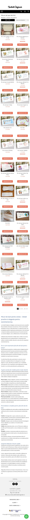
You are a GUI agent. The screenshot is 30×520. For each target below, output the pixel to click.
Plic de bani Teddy (7, 105)
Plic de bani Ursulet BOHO (7, 82)
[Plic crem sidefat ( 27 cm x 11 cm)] (7, 29)
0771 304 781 (16, 492)
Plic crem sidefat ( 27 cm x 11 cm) (7, 37)
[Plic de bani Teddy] (7, 99)
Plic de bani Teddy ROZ (22, 59)
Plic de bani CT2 (7, 127)
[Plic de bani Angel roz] (22, 99)
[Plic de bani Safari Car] (22, 191)
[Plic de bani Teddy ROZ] (22, 53)
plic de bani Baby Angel (22, 246)
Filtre (8, 20)
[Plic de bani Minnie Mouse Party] (7, 167)
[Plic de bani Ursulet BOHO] (7, 76)
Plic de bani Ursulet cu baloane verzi (7, 297)
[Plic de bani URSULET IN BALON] (22, 76)
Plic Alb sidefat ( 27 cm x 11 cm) (7, 199)
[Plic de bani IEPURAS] (7, 144)
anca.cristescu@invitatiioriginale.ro (16, 494)
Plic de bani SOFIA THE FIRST (22, 174)
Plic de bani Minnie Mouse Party (7, 174)
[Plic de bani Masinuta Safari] (7, 53)
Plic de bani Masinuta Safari (7, 60)
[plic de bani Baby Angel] (22, 240)
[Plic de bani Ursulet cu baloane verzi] (7, 290)
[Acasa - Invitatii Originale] (15, 7)
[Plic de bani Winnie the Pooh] (22, 215)
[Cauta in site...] (28, 11)
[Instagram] (16, 484)
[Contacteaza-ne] (21, 11)
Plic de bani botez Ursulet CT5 (22, 297)
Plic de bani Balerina (7, 274)
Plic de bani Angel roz (22, 105)
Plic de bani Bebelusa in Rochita (22, 37)
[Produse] (2, 12)
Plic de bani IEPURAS (7, 150)
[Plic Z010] (7, 216)
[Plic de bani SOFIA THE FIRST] (22, 167)
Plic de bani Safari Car (22, 198)
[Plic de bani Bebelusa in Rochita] (22, 29)
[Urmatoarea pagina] (27, 309)
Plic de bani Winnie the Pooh (22, 223)
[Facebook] (13, 484)
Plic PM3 (22, 127)
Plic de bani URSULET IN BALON (22, 82)
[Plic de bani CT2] (7, 121)
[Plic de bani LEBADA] (22, 144)
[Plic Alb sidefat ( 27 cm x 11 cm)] (7, 191)
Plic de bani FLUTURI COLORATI (8, 246)
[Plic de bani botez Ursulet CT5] (22, 290)
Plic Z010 (7, 223)
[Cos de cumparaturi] (25, 11)
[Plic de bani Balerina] (7, 265)
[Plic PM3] (22, 121)
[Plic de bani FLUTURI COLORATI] (7, 240)
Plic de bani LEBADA (22, 150)
